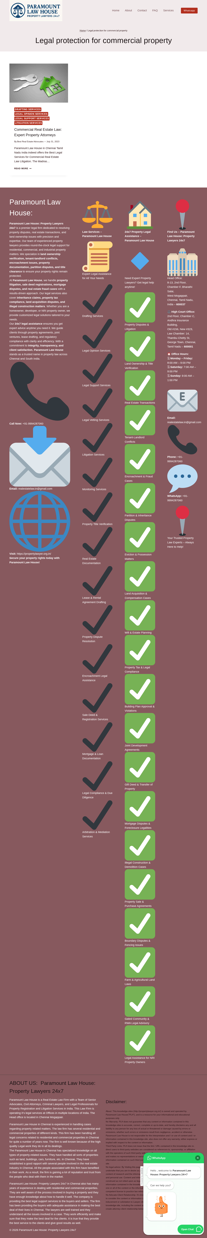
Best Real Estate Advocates (30, 141)
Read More (22, 168)
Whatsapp (189, 10)
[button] (197, 1158)
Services (168, 10)
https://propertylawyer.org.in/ (34, 553)
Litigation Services (28, 123)
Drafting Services (28, 109)
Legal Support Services (32, 118)
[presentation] (38, 83)
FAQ (155, 10)
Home (115, 10)
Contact (142, 10)
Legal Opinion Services (31, 114)
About (128, 10)
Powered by (142, 1176)
